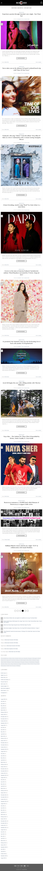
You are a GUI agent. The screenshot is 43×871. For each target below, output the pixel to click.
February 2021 (3, 842)
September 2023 (4, 775)
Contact (24, 867)
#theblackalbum (3, 665)
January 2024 (3, 766)
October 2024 (3, 747)
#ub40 (8, 665)
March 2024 (3, 762)
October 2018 (3, 853)
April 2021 (3, 838)
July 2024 (2, 753)
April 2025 (3, 734)
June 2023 (2, 781)
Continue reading (21, 58)
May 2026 (2, 705)
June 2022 (2, 807)
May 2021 (2, 836)
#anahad (17, 658)
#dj (21, 660)
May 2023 (2, 784)
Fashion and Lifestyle (4, 679)
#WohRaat (18, 665)
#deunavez (18, 660)
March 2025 (3, 736)
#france (31, 660)
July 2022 (2, 805)
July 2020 (2, 849)
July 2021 (2, 831)
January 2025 (3, 740)
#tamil (38, 663)
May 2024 (2, 757)
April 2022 (3, 812)
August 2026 (3, 699)
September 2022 (4, 801)
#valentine (14, 665)
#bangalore (30, 658)
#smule (32, 663)
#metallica (2, 663)
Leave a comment (38, 62)
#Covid (11, 660)
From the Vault (3, 681)
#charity (2, 660)
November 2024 (4, 744)
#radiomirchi (16, 663)
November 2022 (4, 797)
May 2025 (2, 731)
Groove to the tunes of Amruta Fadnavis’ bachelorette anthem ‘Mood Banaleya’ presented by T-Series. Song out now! (21, 273)
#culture (14, 660)
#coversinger (7, 660)
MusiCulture (27, 73)
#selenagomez (24, 663)
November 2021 (4, 823)
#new (9, 663)
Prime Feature (21, 269)
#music (6, 663)
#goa (38, 660)
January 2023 (3, 792)
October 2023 (3, 773)
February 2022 (3, 816)
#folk (27, 660)
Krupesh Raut (24, 869)
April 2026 (3, 707)
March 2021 (3, 840)
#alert (13, 658)
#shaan (29, 663)
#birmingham (35, 658)
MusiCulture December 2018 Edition (11, 639)
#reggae (20, 663)
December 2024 (3, 742)
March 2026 (3, 710)
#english (24, 660)
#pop (12, 663)
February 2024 (3, 764)
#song (35, 663)
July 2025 (2, 727)
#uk (10, 665)
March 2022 (3, 814)
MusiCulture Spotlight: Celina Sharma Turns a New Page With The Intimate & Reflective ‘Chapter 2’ (22, 628)
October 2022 (3, 799)
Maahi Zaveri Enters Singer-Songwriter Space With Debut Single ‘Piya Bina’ (17, 624)
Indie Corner (3, 683)
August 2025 (3, 725)
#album (10, 658)
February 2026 (3, 712)
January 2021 (3, 844)
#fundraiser (34, 660)
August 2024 (3, 751)
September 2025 (4, 723)
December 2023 (3, 768)
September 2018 (4, 855)
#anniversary (21, 658)
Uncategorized (3, 692)
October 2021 (3, 825)
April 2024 (3, 760)
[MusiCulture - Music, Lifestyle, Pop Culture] (21, 3)
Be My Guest (3, 673)
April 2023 (3, 786)
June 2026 (2, 703)
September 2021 (4, 827)
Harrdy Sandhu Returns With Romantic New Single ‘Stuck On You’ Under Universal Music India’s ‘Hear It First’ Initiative (23, 622)
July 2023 (2, 779)
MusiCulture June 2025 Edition (14, 651)
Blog (21, 867)
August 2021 (3, 829)
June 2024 (2, 755)
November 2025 (4, 718)
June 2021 (2, 834)
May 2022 (2, 810)
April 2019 (3, 851)
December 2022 (3, 794)
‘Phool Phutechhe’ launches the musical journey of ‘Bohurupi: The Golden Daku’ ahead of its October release (22, 632)
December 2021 (3, 821)
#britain (39, 658)
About (18, 867)
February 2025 (3, 738)
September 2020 (4, 847)
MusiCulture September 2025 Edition (11, 648)
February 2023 (3, 790)
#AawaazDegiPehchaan (4, 658)
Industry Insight (21, 500)
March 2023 (3, 788)
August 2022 (3, 803)
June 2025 (2, 729)
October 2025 (3, 720)
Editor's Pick (21, 12)
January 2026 (3, 714)
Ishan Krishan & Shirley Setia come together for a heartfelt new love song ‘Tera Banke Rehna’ (20, 617)
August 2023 (3, 777)
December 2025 (3, 716)
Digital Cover (3, 675)
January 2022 (3, 818)
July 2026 (2, 701)
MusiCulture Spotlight (5, 688)
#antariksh (25, 658)
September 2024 (4, 749)
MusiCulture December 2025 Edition (13, 645)
